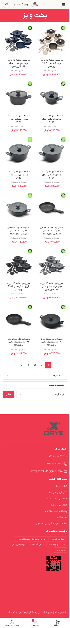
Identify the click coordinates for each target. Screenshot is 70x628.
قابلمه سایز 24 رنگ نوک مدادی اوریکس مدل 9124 (52, 174)
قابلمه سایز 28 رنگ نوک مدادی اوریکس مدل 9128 (19, 174)
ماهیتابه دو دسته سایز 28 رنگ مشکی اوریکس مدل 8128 (52, 342)
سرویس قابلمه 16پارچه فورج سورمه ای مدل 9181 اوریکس (18, 63)
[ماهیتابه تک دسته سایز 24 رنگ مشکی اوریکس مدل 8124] (18, 321)
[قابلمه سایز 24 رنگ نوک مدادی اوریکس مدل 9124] (52, 153)
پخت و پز (61, 550)
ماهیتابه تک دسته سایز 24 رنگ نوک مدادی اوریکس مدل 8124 (51, 230)
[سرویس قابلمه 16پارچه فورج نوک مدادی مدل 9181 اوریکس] (52, 265)
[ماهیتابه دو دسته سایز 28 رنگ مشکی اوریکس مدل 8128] (52, 321)
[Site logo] (35, 4)
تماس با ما (61, 486)
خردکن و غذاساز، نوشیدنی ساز (32, 539)
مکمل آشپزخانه (37, 544)
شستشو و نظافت (57, 544)
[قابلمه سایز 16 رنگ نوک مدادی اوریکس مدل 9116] (52, 97)
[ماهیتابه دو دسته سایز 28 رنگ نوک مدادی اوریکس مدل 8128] (18, 209)
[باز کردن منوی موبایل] (63, 4)
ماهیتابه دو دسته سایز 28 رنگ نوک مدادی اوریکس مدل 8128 (18, 230)
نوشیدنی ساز (18, 544)
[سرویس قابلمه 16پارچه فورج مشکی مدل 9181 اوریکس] (18, 265)
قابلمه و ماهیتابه (52, 70)
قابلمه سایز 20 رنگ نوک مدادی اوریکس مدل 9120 (19, 119)
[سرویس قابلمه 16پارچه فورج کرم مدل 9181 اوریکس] (52, 41)
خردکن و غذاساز (58, 539)
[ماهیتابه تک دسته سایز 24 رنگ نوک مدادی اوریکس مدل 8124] (52, 209)
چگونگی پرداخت (59, 505)
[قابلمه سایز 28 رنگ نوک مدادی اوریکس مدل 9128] (18, 153)
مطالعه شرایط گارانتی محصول (51, 523)
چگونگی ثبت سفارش (56, 511)
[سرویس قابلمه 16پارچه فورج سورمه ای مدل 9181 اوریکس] (18, 41)
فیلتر (8, 394)
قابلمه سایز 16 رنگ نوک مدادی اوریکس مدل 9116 (52, 119)
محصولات (62, 517)
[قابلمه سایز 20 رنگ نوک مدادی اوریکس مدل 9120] (18, 97)
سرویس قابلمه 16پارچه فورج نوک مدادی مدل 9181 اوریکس (51, 286)
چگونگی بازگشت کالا (57, 498)
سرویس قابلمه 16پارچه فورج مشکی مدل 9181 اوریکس (18, 286)
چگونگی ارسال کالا (58, 492)
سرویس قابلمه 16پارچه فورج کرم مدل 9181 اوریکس (51, 63)
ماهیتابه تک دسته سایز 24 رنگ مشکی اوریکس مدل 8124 (18, 342)
